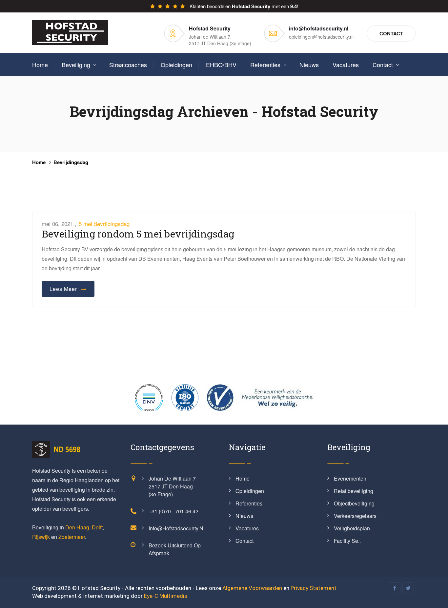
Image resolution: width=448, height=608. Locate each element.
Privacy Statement (313, 588)
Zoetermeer (71, 537)
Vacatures (346, 64)
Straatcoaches (128, 64)
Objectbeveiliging (354, 503)
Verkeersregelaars (355, 516)
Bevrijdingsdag (70, 162)
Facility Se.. (347, 540)
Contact (391, 33)
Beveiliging (76, 64)
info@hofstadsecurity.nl (177, 528)
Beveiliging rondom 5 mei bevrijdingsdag (138, 233)
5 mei (85, 223)
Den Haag (77, 527)
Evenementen (350, 478)
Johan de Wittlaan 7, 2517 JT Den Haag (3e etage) (220, 40)
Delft (97, 527)
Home (40, 64)
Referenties (265, 64)
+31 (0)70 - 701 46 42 (173, 511)
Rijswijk (41, 537)
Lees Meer (65, 289)
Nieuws (309, 64)
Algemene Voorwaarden (252, 588)
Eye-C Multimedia (165, 596)
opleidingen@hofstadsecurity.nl (321, 36)
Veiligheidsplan (352, 528)
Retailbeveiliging (353, 491)
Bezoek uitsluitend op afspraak (175, 549)
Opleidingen (176, 64)
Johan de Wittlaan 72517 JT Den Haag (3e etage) (172, 486)
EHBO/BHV (221, 64)
